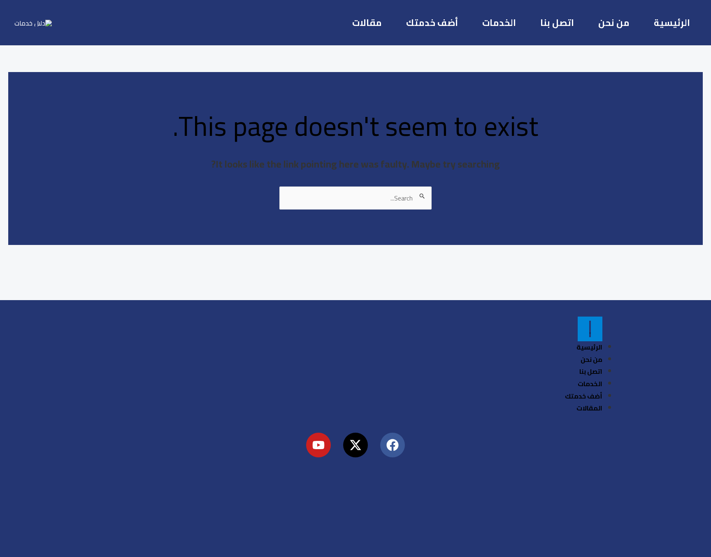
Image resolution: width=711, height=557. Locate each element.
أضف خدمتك (432, 22)
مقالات (367, 22)
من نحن (614, 22)
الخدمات (499, 22)
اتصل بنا (557, 22)
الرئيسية (672, 22)
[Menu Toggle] (590, 329)
